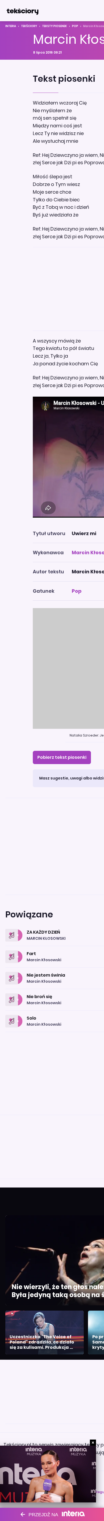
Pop (75, 26)
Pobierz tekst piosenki (61, 757)
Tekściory (29, 26)
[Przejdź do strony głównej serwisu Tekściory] (22, 10)
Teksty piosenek (54, 26)
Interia (10, 26)
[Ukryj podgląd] (93, 1443)
